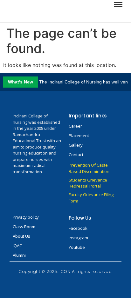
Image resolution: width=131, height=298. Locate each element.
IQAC (17, 245)
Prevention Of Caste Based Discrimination (89, 168)
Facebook (78, 228)
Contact (76, 154)
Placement (79, 135)
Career (75, 126)
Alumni (19, 255)
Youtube (77, 247)
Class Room (24, 226)
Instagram (78, 238)
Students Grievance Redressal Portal (88, 183)
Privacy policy (26, 217)
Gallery (76, 145)
